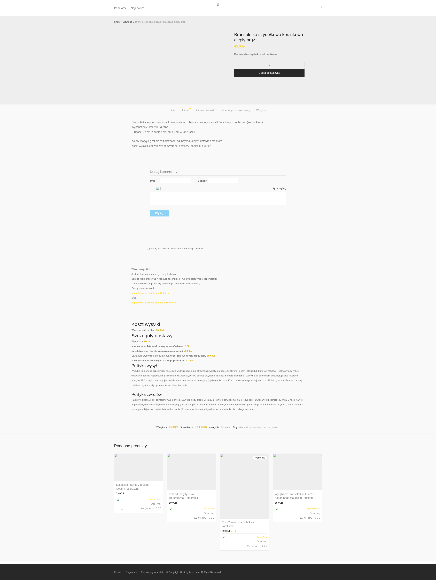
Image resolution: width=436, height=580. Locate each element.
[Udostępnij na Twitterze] (240, 82)
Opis (172, 110)
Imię (153, 180)
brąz (265, 427)
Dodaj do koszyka (269, 72)
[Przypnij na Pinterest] (245, 82)
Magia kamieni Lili (313, 509)
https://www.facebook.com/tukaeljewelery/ (153, 302)
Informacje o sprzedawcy (236, 110)
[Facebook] (321, 572)
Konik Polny (262, 537)
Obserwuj (156, 504)
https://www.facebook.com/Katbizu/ (150, 293)
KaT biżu (201, 427)
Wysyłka (261, 110)
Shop (117, 21)
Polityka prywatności (152, 572)
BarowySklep (155, 499)
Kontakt (118, 572)
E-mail (202, 180)
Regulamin (131, 572)
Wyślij (159, 213)
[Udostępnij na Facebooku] (235, 82)
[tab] (172, 110)
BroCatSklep (209, 509)
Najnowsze (137, 8)
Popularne (120, 8)
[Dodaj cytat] (152, 188)
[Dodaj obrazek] (158, 188)
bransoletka (255, 427)
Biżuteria (127, 21)
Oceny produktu (205, 110)
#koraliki (243, 427)
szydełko (273, 427)
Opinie (186, 110)
